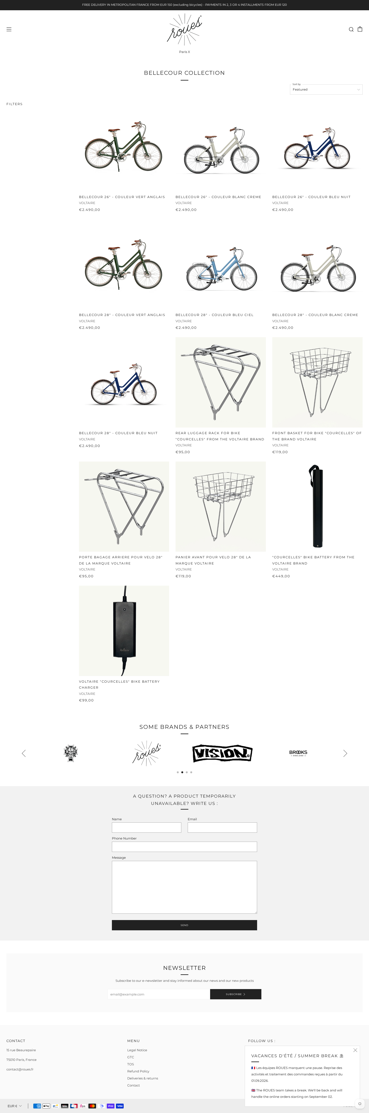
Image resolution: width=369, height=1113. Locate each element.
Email (192, 819)
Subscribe (234, 994)
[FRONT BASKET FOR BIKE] (317, 382)
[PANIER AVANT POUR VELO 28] (221, 507)
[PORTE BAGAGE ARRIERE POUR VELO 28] (124, 507)
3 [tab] (187, 772)
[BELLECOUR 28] (124, 264)
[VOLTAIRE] (124, 631)
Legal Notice (137, 1050)
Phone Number (124, 838)
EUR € (12, 1106)
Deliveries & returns (142, 1078)
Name (117, 819)
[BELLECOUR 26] (124, 146)
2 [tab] (182, 772)
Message (119, 858)
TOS (130, 1064)
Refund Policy (138, 1071)
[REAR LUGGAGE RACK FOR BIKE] (221, 382)
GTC (130, 1057)
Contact (133, 1085)
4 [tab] (191, 772)
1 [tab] (178, 772)
